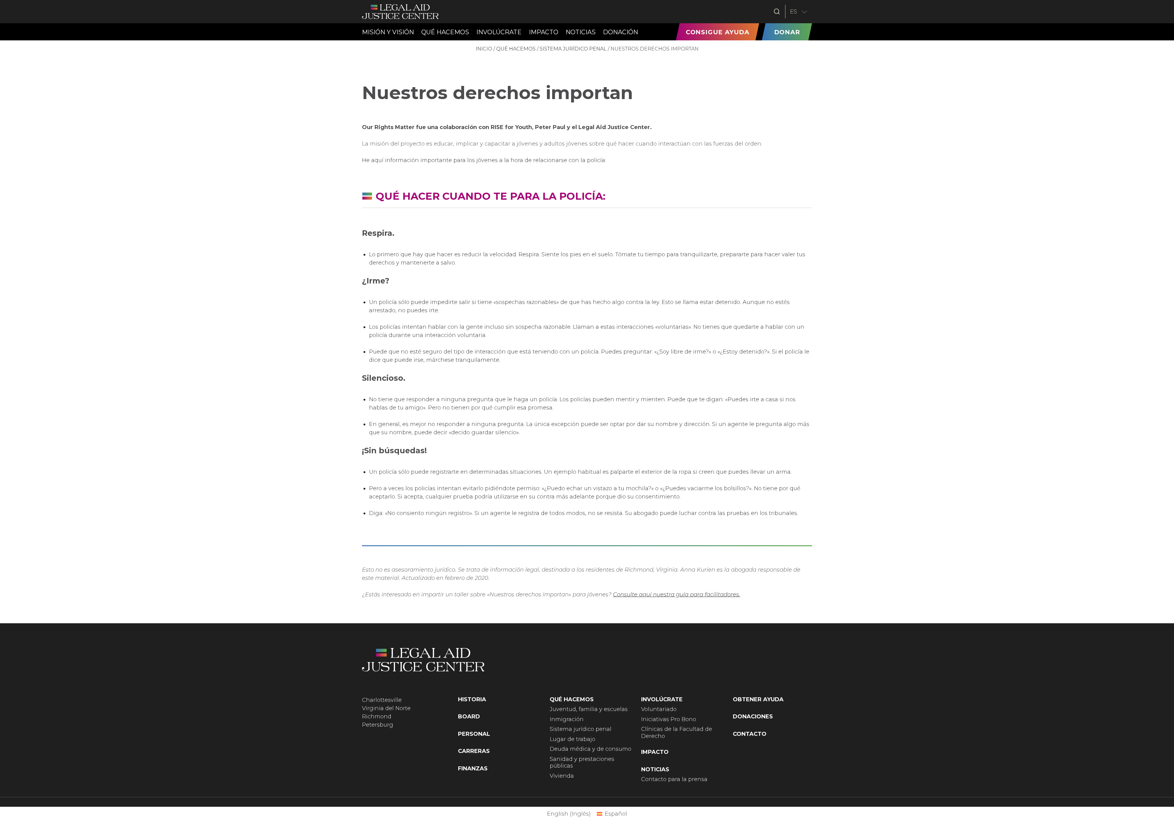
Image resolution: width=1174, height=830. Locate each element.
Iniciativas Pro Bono (668, 719)
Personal (474, 734)
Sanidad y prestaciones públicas (582, 762)
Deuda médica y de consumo (590, 749)
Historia (472, 699)
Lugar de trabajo (572, 739)
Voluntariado (659, 709)
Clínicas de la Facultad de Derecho (676, 732)
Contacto (749, 734)
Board (469, 716)
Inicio (484, 49)
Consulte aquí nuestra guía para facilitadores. (676, 594)
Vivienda (562, 776)
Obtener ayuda (758, 699)
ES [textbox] (793, 11)
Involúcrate (662, 699)
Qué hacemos (516, 49)
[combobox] (798, 11)
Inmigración (567, 719)
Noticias (655, 769)
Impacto (655, 752)
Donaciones (753, 716)
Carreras (474, 751)
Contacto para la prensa (674, 779)
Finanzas (473, 768)
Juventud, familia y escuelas (589, 709)
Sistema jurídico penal (573, 49)
